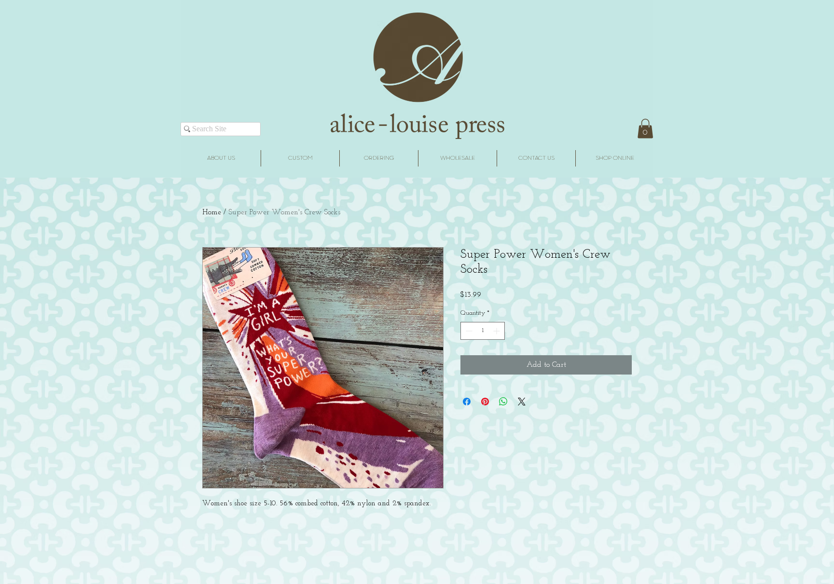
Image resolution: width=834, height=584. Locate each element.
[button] (645, 129)
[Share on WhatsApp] (503, 401)
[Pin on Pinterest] (485, 401)
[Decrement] (468, 330)
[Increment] (497, 330)
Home (211, 212)
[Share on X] (522, 401)
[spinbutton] (482, 330)
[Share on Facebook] (467, 401)
